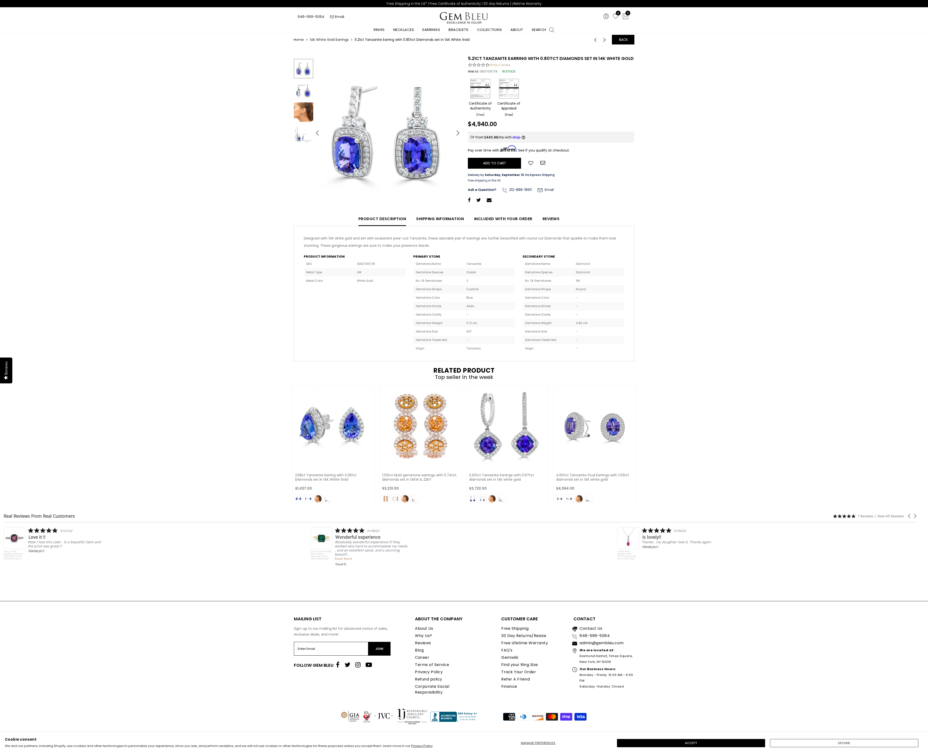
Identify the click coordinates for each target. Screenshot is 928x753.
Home (299, 39)
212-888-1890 (520, 189)
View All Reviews (890, 516)
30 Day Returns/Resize (523, 635)
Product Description (382, 219)
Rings (379, 29)
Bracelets (459, 29)
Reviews (551, 219)
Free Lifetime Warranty (524, 643)
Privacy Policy (422, 746)
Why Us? (423, 635)
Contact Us (591, 628)
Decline (844, 743)
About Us (424, 628)
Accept (691, 743)
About (516, 29)
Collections (489, 29)
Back (623, 39)
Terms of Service (432, 664)
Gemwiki (509, 657)
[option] (388, 131)
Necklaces (403, 29)
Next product (606, 39)
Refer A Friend (515, 679)
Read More (36, 558)
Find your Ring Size (519, 664)
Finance (509, 686)
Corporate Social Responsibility (432, 689)
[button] (909, 516)
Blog (419, 650)
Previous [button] (315, 131)
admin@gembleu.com (602, 643)
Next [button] (455, 131)
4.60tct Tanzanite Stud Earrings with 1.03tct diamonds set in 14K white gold (592, 477)
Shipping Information (440, 219)
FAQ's (507, 650)
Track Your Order (518, 672)
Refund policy (428, 679)
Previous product (594, 39)
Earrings (431, 29)
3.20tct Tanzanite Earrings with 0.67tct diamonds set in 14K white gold (501, 477)
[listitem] (52, 546)
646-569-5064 (311, 16)
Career (422, 657)
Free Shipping (515, 628)
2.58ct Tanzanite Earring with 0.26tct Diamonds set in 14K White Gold (326, 477)
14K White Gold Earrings (329, 39)
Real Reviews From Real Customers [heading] (39, 516)
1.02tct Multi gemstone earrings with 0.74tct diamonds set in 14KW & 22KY (419, 477)
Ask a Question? (482, 189)
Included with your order (503, 219)
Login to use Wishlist (531, 162)
